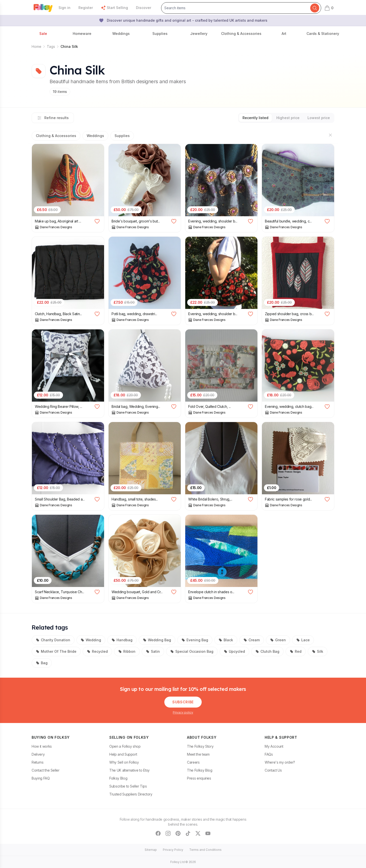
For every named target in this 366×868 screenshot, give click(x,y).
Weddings (95, 136)
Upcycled (237, 651)
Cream (254, 640)
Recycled (100, 651)
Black (228, 640)
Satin (155, 651)
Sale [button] (43, 33)
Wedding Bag (159, 640)
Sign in (64, 7)
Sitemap (151, 850)
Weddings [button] (121, 33)
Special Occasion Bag (194, 651)
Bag (44, 663)
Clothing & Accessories (56, 136)
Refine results (56, 118)
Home (36, 46)
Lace (305, 640)
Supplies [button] (160, 33)
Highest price (288, 118)
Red (298, 651)
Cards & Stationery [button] (322, 33)
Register (85, 7)
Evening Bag (197, 640)
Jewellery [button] (198, 33)
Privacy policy (183, 712)
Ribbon (129, 651)
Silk (320, 651)
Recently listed (255, 118)
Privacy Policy (173, 850)
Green (280, 640)
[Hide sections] (330, 135)
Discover (143, 7)
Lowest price (318, 118)
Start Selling (117, 7)
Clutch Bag (269, 651)
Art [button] (284, 33)
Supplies (122, 136)
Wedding (93, 640)
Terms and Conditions (205, 850)
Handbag (124, 640)
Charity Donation (55, 640)
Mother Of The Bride (58, 651)
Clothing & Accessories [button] (241, 33)
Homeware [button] (82, 33)
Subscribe (183, 702)
